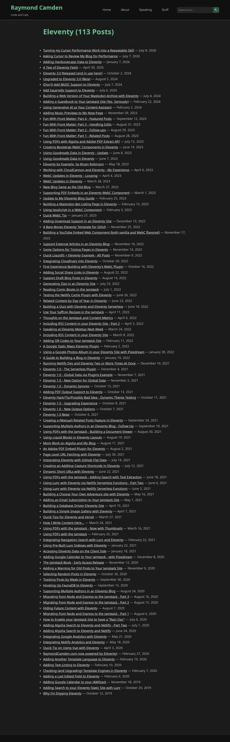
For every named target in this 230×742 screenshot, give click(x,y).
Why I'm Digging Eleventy (62, 693)
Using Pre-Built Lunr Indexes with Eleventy (75, 545)
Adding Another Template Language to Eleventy (79, 659)
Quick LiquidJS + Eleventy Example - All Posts (76, 255)
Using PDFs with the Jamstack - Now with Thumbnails (83, 528)
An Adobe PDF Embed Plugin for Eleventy (74, 448)
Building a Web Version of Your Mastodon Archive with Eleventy (91, 96)
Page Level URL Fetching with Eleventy (72, 454)
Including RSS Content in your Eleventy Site (75, 335)
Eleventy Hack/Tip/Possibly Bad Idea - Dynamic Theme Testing (89, 397)
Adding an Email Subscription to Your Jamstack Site (81, 500)
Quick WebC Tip (55, 215)
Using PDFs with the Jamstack (65, 534)
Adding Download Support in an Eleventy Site (77, 221)
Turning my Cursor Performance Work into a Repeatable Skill (88, 50)
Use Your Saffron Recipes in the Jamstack (73, 312)
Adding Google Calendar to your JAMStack (74, 682)
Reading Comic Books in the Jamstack (71, 289)
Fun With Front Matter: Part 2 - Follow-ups (74, 130)
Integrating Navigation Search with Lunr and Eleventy (83, 540)
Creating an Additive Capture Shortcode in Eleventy (81, 466)
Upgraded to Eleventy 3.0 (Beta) (66, 79)
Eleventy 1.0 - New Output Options (69, 409)
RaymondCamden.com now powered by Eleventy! (80, 653)
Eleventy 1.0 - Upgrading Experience (70, 403)
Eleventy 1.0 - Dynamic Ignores (66, 386)
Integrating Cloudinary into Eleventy (70, 261)
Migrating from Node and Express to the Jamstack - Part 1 (86, 614)
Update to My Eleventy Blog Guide (69, 198)
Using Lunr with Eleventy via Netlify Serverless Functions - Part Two (93, 483)
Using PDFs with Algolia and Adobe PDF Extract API (81, 141)
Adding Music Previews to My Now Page (73, 113)
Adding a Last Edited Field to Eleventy (71, 676)
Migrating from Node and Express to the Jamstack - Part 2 (86, 602)
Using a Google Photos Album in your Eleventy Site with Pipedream (93, 352)
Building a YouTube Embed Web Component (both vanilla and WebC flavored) (101, 232)
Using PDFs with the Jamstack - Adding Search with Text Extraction (92, 477)
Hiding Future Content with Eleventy (70, 608)
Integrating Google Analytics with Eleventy (75, 636)
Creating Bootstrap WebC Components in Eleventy (80, 147)
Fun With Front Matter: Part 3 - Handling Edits (77, 124)
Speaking (145, 10)
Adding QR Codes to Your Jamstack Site (72, 340)
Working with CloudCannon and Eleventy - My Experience (86, 170)
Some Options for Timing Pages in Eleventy (75, 249)
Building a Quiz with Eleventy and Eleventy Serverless (83, 306)
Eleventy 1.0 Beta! (56, 414)
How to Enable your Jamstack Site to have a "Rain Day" (84, 619)
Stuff (165, 10)
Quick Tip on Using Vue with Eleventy (71, 648)
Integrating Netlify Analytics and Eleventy (74, 642)
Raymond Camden (37, 7)
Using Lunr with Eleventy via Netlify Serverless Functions (85, 488)
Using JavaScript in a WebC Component (72, 210)
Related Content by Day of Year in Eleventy (75, 301)
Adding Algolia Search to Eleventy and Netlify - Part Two (85, 625)
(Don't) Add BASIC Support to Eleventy (71, 84)
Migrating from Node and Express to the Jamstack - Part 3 (86, 596)
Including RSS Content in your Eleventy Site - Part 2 (81, 323)
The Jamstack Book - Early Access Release (73, 562)
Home (107, 10)
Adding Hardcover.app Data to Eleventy (72, 62)
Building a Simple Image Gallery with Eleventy (77, 511)
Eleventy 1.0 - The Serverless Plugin (69, 369)
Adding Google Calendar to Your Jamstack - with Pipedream (87, 557)
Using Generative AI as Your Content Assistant (77, 107)
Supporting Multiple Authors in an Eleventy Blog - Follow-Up (88, 426)
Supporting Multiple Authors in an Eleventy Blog (79, 591)
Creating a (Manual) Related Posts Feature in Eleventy (83, 420)
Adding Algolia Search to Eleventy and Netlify (77, 631)
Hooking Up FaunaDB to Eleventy (68, 585)
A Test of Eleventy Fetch (60, 67)
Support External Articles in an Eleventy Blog (76, 244)
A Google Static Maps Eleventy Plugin (71, 346)
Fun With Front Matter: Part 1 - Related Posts (76, 136)
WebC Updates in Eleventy (62, 181)
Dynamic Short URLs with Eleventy (68, 471)
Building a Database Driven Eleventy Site (73, 505)
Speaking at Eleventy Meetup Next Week (73, 329)
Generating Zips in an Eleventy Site (69, 283)
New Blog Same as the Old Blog (67, 187)
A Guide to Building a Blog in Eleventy (71, 358)
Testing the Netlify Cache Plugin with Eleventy (77, 295)
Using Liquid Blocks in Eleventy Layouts (72, 437)
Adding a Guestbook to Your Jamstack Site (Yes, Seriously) (86, 101)
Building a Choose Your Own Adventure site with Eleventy (86, 494)
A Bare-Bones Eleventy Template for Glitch (74, 227)
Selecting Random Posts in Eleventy (69, 574)
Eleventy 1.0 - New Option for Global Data (74, 380)
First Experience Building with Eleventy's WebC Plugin (83, 266)
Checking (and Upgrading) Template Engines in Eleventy (85, 670)
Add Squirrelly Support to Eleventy (69, 90)
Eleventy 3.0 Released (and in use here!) (72, 73)
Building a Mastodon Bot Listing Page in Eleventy (80, 204)
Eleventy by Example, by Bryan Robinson (73, 164)
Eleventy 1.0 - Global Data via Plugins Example (78, 375)
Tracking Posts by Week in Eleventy (69, 579)
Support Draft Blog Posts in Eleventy (70, 278)
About (125, 10)
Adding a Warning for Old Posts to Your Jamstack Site (83, 568)
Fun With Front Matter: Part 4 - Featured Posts (77, 118)
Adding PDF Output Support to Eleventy (73, 392)
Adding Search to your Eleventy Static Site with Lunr (82, 688)
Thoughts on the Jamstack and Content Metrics (78, 318)
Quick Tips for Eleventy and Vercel (68, 517)
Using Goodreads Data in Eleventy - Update (75, 153)
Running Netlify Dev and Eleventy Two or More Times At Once (89, 363)
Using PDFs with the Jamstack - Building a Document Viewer (88, 431)
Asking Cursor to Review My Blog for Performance (80, 56)
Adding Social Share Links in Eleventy (71, 272)
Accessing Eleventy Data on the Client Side (74, 551)
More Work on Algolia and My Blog (69, 443)
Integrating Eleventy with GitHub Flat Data (75, 460)
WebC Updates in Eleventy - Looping (70, 175)
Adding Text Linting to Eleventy (66, 665)
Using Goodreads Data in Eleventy (68, 158)
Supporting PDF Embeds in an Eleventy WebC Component (86, 193)
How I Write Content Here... (63, 523)
